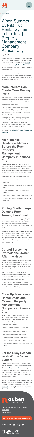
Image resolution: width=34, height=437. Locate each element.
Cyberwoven (5, 410)
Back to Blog (5, 13)
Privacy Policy (6, 412)
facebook (10, 424)
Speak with (5, 387)
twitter (14, 424)
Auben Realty (4, 5)
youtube (23, 424)
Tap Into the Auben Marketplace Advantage (16, 418)
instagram (18, 424)
